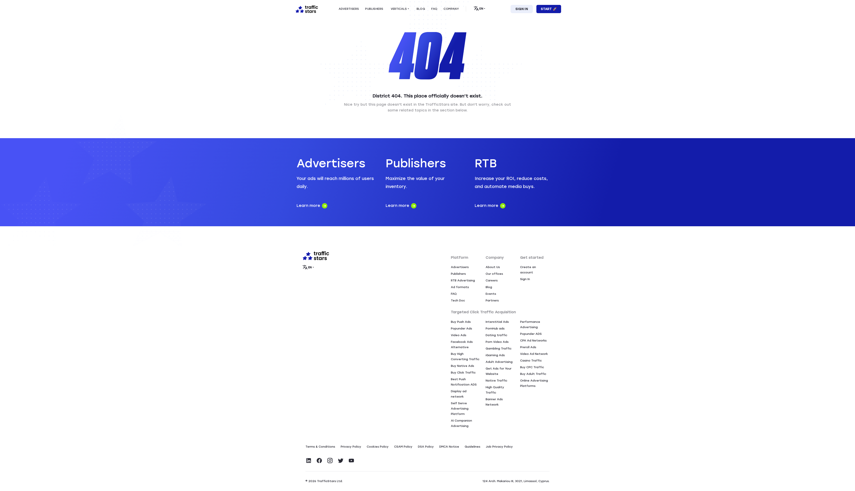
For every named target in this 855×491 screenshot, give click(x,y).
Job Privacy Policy (499, 446)
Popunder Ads (461, 328)
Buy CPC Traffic (532, 367)
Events (491, 293)
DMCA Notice (449, 446)
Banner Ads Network (494, 402)
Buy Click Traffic (463, 372)
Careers (492, 280)
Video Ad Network (534, 354)
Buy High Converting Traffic (465, 356)
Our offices (494, 273)
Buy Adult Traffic (533, 374)
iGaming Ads (495, 355)
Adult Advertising (499, 362)
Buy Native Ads (462, 366)
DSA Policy (426, 446)
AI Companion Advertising (461, 423)
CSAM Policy (403, 446)
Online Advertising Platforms (534, 383)
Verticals (399, 8)
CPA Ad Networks (533, 340)
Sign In (521, 9)
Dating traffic (496, 335)
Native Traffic (496, 380)
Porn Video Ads (497, 341)
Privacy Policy (351, 446)
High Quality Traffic (495, 390)
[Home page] (306, 8)
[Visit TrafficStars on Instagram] (330, 460)
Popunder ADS (531, 333)
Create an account (528, 269)
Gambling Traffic (498, 348)
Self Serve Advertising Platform (459, 409)
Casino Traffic (531, 360)
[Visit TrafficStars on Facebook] (319, 460)
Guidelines (472, 446)
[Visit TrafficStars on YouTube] (351, 460)
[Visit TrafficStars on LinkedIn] (308, 460)
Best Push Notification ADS (464, 382)
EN (481, 8)
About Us (493, 267)
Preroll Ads (528, 347)
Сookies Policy (378, 446)
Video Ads (458, 335)
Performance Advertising (530, 324)
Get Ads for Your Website (498, 371)
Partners (492, 300)
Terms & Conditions (320, 446)
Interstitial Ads (497, 321)
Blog (489, 287)
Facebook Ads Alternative (462, 344)
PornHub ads (495, 328)
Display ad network (458, 394)
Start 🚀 (549, 9)
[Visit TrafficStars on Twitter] (341, 460)
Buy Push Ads (461, 321)
